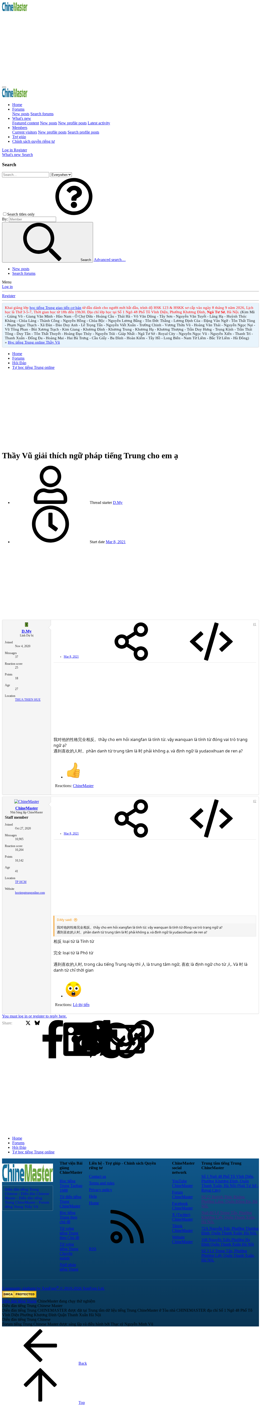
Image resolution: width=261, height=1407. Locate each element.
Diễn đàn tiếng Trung (19, 1301)
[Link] (101, 1040)
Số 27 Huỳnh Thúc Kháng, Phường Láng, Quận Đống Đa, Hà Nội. (229, 1201)
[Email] (92, 1040)
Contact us (97, 1176)
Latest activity (99, 123)
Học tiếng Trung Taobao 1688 (71, 1185)
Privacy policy (100, 1190)
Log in (7, 286)
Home (17, 104)
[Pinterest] (65, 1040)
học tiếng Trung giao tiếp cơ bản (55, 308)
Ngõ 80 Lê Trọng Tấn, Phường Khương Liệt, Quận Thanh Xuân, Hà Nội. (228, 1217)
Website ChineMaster (182, 1239)
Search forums (42, 114)
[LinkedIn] (46, 1040)
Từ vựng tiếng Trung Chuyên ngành (69, 1251)
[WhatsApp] (83, 1040)
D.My (118, 502)
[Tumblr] (74, 1040)
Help (93, 1196)
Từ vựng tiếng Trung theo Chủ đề (69, 1233)
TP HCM (21, 882)
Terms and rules (101, 1183)
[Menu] (4, 87)
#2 (254, 801)
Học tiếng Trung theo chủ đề (68, 1217)
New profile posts (72, 123)
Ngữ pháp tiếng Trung (69, 1266)
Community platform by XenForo (53, 1288)
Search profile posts (83, 132)
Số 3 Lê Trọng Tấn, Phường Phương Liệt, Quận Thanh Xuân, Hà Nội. (228, 1255)
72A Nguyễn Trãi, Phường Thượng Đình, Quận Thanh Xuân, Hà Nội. (229, 1230)
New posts (20, 114)
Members (19, 127)
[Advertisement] (130, 48)
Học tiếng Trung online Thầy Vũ (34, 342)
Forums (18, 109)
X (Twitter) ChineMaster (182, 1217)
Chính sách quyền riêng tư (33, 141)
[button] (74, 214)
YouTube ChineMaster (182, 1183)
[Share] (131, 642)
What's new (21, 118)
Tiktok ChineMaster (182, 1228)
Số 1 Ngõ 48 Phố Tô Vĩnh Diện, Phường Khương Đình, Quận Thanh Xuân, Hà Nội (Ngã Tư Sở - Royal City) (229, 1183)
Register (8, 296)
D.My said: (64, 919)
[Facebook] (19, 1040)
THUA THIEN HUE (28, 699)
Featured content (25, 123)
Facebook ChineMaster (182, 1205)
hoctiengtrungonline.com (30, 892)
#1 (254, 624)
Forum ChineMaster (182, 1194)
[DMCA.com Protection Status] (19, 1296)
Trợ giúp (19, 137)
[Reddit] (55, 1040)
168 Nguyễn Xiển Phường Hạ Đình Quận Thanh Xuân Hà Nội (227, 1241)
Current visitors (24, 132)
